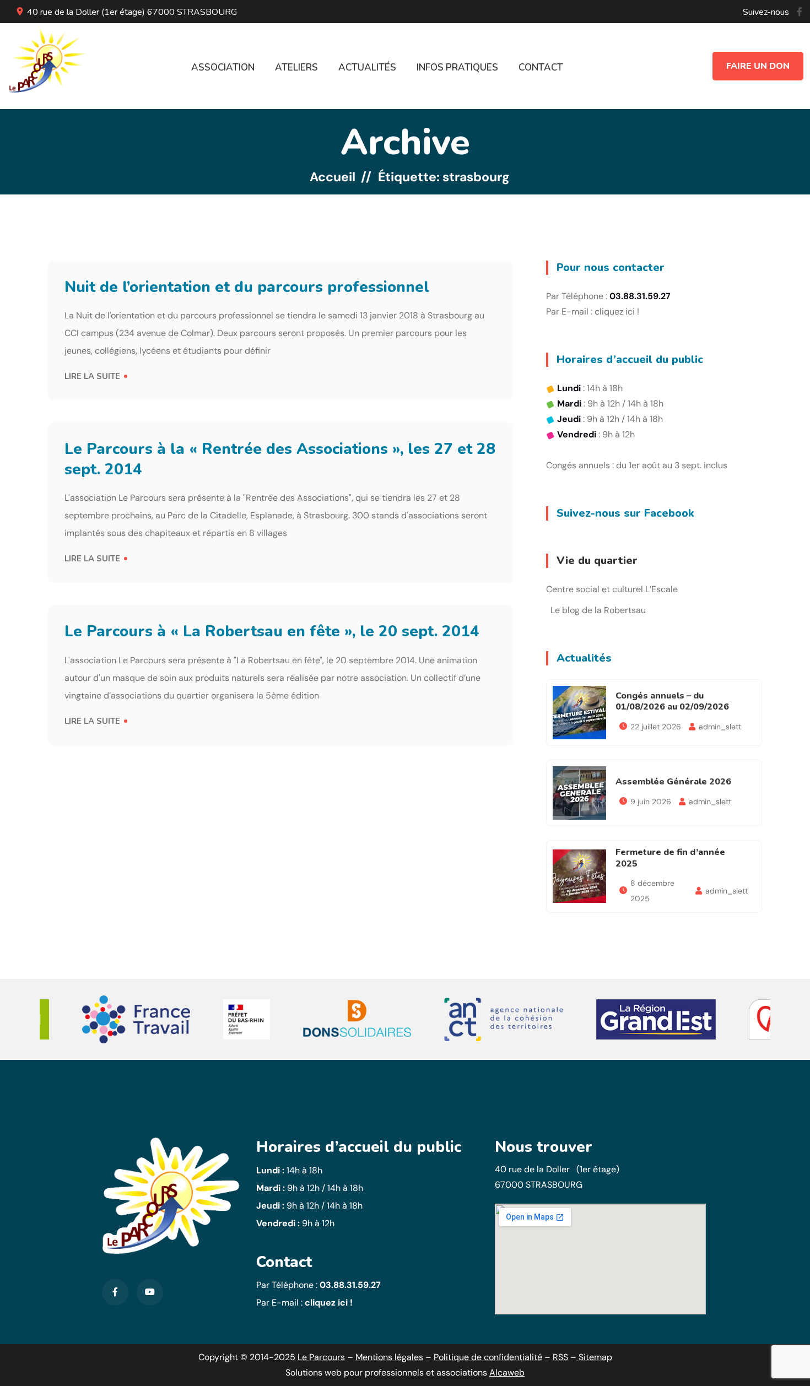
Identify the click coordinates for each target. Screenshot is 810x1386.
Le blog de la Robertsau (598, 610)
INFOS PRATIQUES (457, 67)
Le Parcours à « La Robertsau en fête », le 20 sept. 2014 (271, 631)
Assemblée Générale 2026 (673, 782)
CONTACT (541, 67)
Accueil (332, 177)
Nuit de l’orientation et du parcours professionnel (246, 287)
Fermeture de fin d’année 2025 (670, 858)
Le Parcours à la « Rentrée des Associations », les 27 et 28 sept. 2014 (279, 458)
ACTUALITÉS (367, 67)
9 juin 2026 (650, 801)
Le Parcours (321, 1357)
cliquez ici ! (617, 311)
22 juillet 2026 (655, 727)
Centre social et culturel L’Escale (612, 589)
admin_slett (720, 727)
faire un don (758, 66)
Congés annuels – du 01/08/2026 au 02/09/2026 (672, 701)
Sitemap (595, 1357)
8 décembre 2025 (652, 890)
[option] (136, 1019)
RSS (560, 1357)
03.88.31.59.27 (350, 1285)
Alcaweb (507, 1372)
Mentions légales (389, 1357)
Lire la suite (92, 376)
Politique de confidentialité (488, 1357)
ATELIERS (296, 67)
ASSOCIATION (223, 67)
